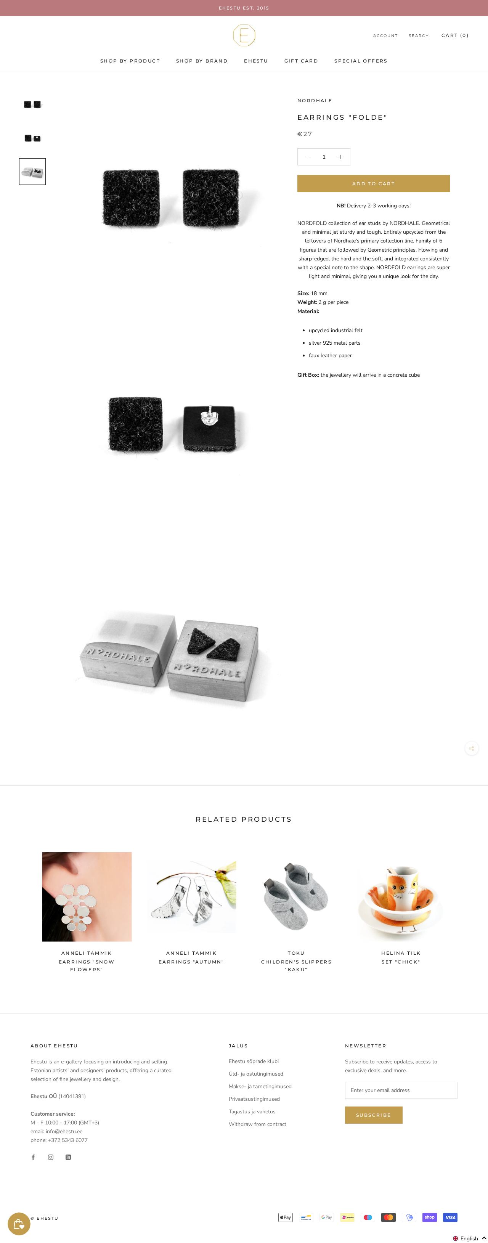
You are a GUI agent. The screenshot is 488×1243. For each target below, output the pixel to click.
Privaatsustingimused (254, 1099)
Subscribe (374, 1115)
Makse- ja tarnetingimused (260, 1086)
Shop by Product (130, 61)
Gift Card (301, 61)
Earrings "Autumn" (192, 962)
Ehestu (256, 61)
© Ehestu (44, 1218)
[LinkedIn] (68, 1156)
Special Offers (361, 61)
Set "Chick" (401, 962)
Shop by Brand (202, 61)
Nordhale (314, 100)
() (455, 35)
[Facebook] (33, 1156)
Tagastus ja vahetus (252, 1111)
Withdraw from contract (257, 1124)
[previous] (23, 908)
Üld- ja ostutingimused (256, 1074)
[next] (464, 908)
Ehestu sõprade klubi (254, 1061)
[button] (470, 1238)
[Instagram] (50, 1156)
